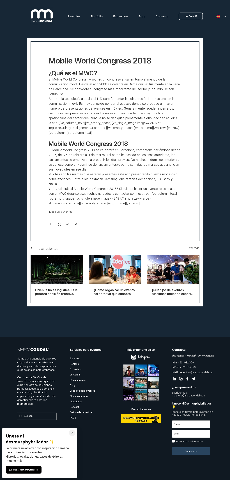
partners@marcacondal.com (188, 395)
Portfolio (74, 363)
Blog (72, 385)
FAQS (73, 417)
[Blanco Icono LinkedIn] (174, 379)
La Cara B (75, 374)
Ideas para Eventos (60, 211)
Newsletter (76, 401)
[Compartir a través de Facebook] (50, 224)
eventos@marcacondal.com (196, 372)
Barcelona (178, 355)
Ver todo (194, 248)
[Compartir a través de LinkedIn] (68, 224)
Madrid (191, 355)
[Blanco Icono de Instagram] (181, 379)
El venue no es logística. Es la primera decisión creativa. (56, 292)
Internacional (206, 355)
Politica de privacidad (81, 412)
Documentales (78, 380)
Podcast (74, 406)
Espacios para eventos (82, 390)
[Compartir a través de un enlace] (76, 224)
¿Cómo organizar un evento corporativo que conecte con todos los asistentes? (114, 292)
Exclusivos (76, 369)
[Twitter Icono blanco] (194, 379)
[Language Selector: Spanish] (220, 16)
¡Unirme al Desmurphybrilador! (23, 470)
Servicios (75, 358)
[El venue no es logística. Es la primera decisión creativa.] (57, 269)
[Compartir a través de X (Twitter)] (59, 224)
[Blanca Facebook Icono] (187, 379)
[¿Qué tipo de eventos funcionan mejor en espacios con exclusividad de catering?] (173, 269)
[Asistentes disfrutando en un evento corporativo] (115, 269)
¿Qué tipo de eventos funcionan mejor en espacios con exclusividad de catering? (173, 292)
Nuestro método (79, 396)
